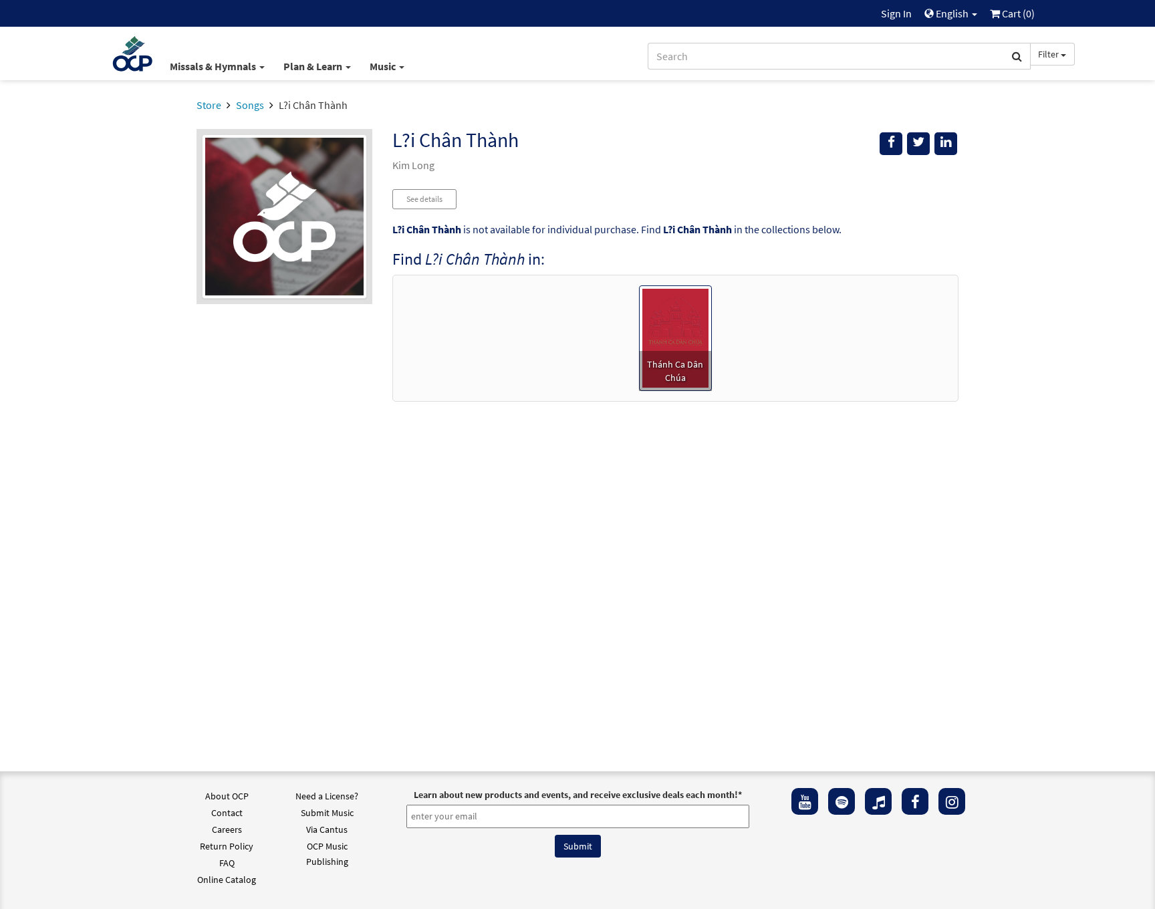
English (952, 13)
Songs (250, 105)
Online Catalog (226, 880)
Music (384, 66)
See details (424, 199)
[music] (878, 801)
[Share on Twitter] (918, 143)
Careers (227, 829)
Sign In (896, 13)
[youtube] (804, 801)
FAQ (227, 863)
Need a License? (326, 796)
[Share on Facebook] (891, 143)
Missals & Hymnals (214, 66)
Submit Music (327, 813)
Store (209, 105)
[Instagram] (951, 801)
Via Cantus (327, 829)
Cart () (1017, 13)
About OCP (227, 796)
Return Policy (226, 846)
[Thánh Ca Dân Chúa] (675, 337)
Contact (227, 813)
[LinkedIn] (945, 143)
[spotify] (841, 801)
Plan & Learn (313, 66)
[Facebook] (915, 801)
